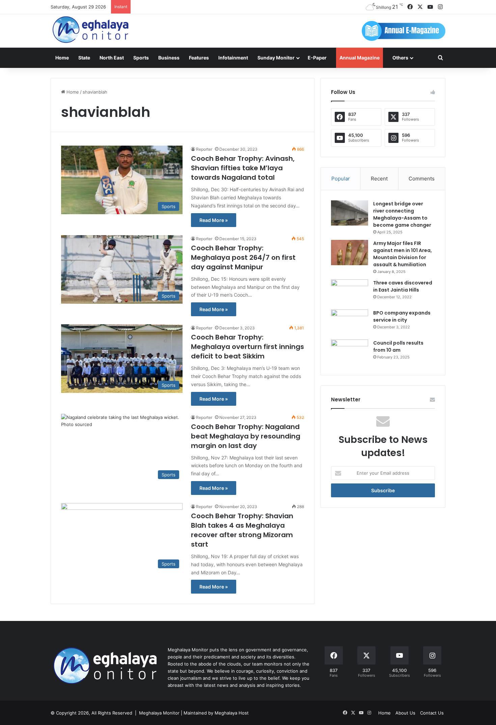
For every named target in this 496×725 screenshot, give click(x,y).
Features (199, 57)
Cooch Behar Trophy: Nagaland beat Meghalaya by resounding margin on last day (245, 436)
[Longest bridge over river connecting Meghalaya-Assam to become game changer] (349, 213)
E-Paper (317, 57)
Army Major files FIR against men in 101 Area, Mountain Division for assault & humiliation (402, 254)
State (84, 57)
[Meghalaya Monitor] (91, 30)
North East (112, 57)
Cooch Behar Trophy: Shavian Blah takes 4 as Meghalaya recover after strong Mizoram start (242, 530)
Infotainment (233, 57)
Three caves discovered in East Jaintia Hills (402, 286)
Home (62, 57)
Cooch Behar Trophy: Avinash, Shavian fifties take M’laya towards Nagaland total (243, 168)
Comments (422, 178)
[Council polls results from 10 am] (349, 352)
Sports (141, 57)
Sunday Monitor (276, 57)
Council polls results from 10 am (398, 346)
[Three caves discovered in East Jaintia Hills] (349, 292)
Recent (379, 178)
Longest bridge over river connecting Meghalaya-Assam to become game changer (402, 214)
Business (169, 57)
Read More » (213, 220)
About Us (405, 713)
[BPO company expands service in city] (349, 322)
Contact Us (432, 713)
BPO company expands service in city (402, 316)
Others (400, 57)
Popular (340, 178)
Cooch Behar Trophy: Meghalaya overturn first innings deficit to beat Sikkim (247, 346)
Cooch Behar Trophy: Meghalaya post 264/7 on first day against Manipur (243, 257)
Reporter (204, 149)
